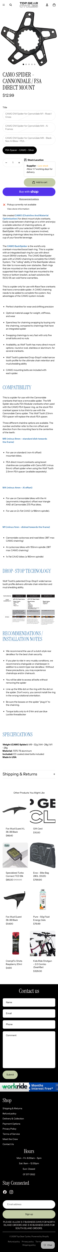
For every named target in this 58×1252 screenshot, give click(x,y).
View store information (18, 208)
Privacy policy (28, 1241)
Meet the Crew (10, 1139)
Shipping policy (29, 1245)
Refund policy (9, 1113)
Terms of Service (11, 1133)
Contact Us (8, 1144)
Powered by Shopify (40, 1236)
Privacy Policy (9, 1128)
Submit (10, 1074)
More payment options (29, 199)
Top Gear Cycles (23, 1236)
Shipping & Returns (20, 774)
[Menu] (3, 5)
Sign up (29, 1214)
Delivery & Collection (13, 1118)
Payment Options (11, 1123)
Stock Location (36, 159)
